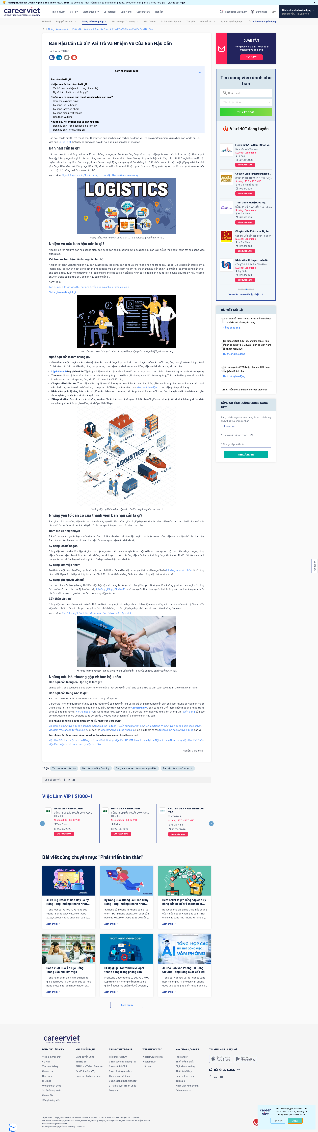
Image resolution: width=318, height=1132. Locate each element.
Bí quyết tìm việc (64, 21)
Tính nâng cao (228, 425)
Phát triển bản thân (82, 29)
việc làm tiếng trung (155, 725)
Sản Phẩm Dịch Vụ (85, 1071)
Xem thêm (52, 923)
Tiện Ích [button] (159, 11)
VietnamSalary (91, 11)
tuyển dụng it (79, 729)
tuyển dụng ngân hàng (80, 725)
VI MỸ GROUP (117, 816)
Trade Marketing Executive (250, 144)
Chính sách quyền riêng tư (122, 1080)
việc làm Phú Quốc (193, 740)
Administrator (183, 1090)
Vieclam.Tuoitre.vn (152, 1056)
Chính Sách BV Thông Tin (122, 1061)
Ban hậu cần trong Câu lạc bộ (177, 768)
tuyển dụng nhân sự (122, 729)
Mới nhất (46, 21)
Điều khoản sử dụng (119, 1075)
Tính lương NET (246, 454)
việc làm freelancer (60, 729)
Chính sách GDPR (118, 1066)
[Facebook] (210, 1077)
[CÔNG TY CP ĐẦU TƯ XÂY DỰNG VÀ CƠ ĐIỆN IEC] (48, 810)
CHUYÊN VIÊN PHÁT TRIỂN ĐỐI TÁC (128, 810)
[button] (314, 2)
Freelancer (182, 1056)
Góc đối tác (206, 21)
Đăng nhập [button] (261, 11)
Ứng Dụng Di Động (51, 1085)
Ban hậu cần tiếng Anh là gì (95, 768)
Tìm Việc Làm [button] (58, 11)
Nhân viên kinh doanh (68, 808)
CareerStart (143, 11)
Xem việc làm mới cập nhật (244, 294)
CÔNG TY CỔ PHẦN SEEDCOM (183, 816)
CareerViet (64, 141)
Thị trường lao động (234, 353)
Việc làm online (57, 725)
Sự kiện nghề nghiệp (231, 21)
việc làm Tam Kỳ (76, 744)
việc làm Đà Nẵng (79, 740)
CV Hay (74, 11)
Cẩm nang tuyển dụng (264, 21)
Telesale (180, 1080)
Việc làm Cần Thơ (58, 740)
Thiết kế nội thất (185, 1061)
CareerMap (110, 11)
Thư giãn (190, 21)
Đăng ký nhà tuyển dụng (88, 1075)
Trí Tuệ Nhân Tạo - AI (171, 21)
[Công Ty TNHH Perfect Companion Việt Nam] (226, 149)
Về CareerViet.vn (118, 1056)
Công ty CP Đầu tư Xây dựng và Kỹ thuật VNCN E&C (252, 264)
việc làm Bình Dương (102, 740)
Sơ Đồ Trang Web (51, 1090)
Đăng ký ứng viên (51, 1099)
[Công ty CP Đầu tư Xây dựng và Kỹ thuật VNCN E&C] (226, 265)
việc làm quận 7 (57, 744)
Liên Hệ (146, 1066)
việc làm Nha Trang (171, 740)
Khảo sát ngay (177, 2)
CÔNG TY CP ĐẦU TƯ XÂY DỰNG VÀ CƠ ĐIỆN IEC (73, 814)
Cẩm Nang (126, 11)
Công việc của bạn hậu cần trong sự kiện (136, 768)
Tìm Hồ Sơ (81, 1061)
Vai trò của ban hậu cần (64, 768)
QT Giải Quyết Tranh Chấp (122, 1085)
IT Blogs (46, 1080)
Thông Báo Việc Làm (236, 11)
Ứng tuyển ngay (64, 834)
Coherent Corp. (243, 178)
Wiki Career (150, 21)
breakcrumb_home (43, 29)
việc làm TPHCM (124, 740)
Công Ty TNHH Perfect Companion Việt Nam (252, 149)
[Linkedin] (215, 1077)
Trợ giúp (113, 1090)
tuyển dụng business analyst (184, 725)
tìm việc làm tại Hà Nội (146, 740)
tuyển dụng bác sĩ (169, 729)
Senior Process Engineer (250, 173)
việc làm (105, 729)
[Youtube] (221, 1077)
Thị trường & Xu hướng (123, 21)
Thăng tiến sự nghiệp (93, 21)
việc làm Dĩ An (94, 744)
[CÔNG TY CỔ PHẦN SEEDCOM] (162, 811)
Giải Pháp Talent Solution (89, 1066)
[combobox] (246, 93)
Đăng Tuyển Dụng (85, 1056)
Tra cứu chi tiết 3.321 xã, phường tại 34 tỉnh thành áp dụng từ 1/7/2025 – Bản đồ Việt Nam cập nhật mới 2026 (247, 344)
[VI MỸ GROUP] (105, 811)
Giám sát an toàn (185, 1075)
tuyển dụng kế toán (105, 725)
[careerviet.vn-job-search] (220, 1059)
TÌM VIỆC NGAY (246, 111)
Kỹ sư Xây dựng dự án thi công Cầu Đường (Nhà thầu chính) (252, 260)
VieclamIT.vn (149, 1061)
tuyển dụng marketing (130, 725)
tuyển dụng (188, 711)
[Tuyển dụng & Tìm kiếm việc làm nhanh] (21, 11)
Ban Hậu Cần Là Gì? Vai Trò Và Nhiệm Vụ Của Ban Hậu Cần (124, 29)
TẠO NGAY (251, 57)
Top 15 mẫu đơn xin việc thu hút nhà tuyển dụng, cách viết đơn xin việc (89, 286)
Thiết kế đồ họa (184, 1071)
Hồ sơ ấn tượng (231, 327)
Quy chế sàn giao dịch (120, 1071)
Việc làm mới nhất (51, 1056)
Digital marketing (185, 1066)
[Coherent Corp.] (226, 178)
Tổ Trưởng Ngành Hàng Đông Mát (187, 810)
